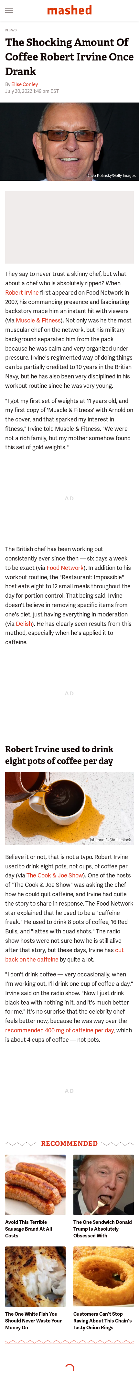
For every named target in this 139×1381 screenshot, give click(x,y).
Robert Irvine (22, 292)
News (11, 30)
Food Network (65, 567)
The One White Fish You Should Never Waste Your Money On (33, 1321)
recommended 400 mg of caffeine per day (59, 1030)
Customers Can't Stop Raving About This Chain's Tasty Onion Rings (102, 1321)
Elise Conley (24, 84)
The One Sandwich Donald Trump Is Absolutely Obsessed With (102, 1229)
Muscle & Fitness (38, 320)
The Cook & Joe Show (55, 875)
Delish (24, 623)
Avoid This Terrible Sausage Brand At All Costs (28, 1229)
